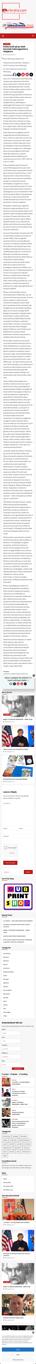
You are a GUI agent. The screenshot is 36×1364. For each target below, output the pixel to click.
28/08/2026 (9, 722)
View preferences (18, 1360)
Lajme (5, 975)
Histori (5, 964)
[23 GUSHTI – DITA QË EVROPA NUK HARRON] (6, 1082)
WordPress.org (8, 1190)
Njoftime (6, 983)
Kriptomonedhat (8, 972)
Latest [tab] (6, 1074)
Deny (18, 1354)
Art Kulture (7, 44)
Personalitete (7, 990)
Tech (4, 1008)
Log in (5, 1179)
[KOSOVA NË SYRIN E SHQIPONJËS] (6, 1112)
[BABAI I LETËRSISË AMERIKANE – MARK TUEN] (6, 1102)
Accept (18, 1349)
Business (6, 957)
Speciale (5, 997)
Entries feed (7, 1182)
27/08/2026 (9, 752)
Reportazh (6, 994)
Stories (5, 1005)
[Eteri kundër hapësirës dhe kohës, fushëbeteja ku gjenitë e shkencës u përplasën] (6, 1123)
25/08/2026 (9, 781)
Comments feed (8, 1186)
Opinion (5, 986)
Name (5, 828)
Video (5, 1016)
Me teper (6, 979)
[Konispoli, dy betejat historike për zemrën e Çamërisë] (6, 1092)
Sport (5, 1001)
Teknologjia (6, 1012)
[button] (33, 1332)
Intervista (6, 968)
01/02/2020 (10, 54)
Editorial (6, 961)
